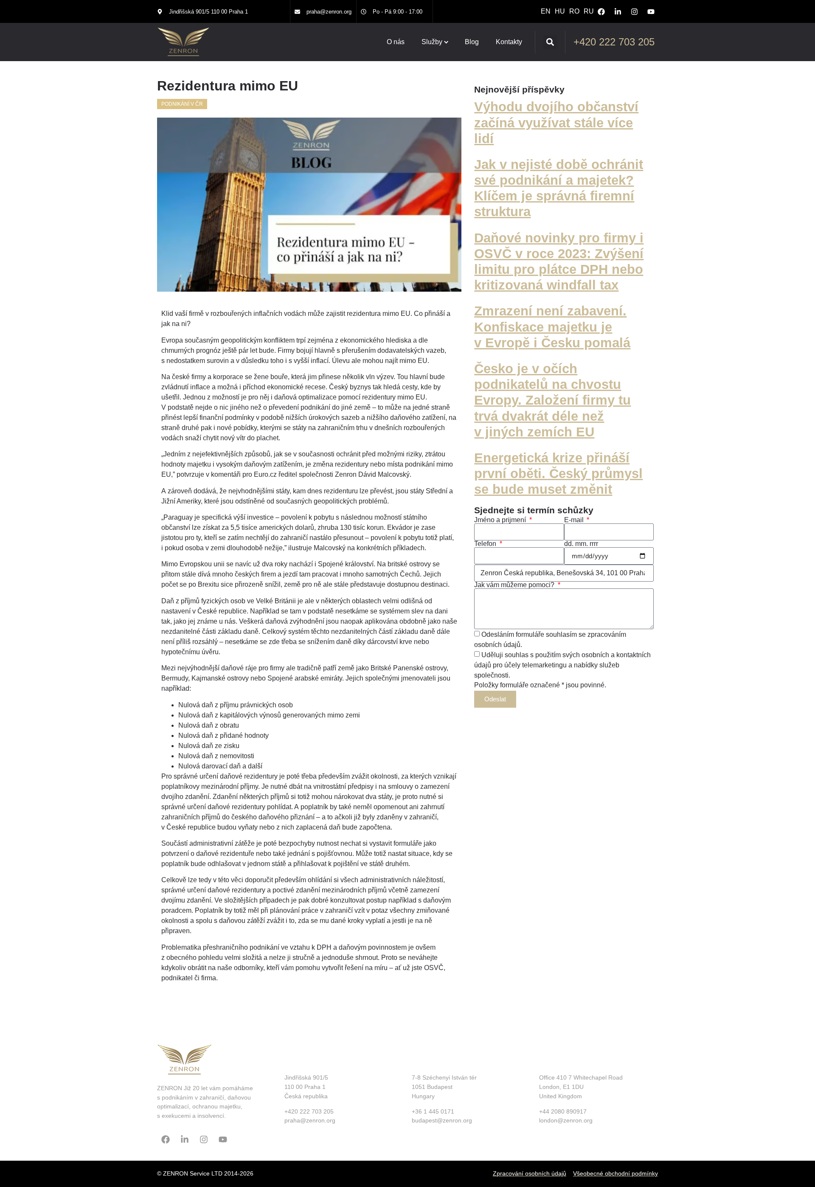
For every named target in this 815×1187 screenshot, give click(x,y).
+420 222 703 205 (614, 42)
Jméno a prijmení (501, 520)
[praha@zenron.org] (297, 11)
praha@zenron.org (328, 11)
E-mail (574, 520)
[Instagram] (634, 11)
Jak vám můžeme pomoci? (515, 585)
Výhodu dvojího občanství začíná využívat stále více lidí (556, 122)
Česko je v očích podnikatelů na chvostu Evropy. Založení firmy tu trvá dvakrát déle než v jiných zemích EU (552, 400)
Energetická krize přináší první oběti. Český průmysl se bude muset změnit (558, 473)
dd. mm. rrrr (581, 543)
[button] (550, 42)
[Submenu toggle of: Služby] (446, 42)
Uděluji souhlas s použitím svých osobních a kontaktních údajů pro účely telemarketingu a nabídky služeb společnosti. (562, 664)
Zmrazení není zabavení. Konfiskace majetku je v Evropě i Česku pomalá (552, 327)
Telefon (486, 543)
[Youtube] (651, 11)
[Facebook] (601, 11)
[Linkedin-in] (617, 11)
